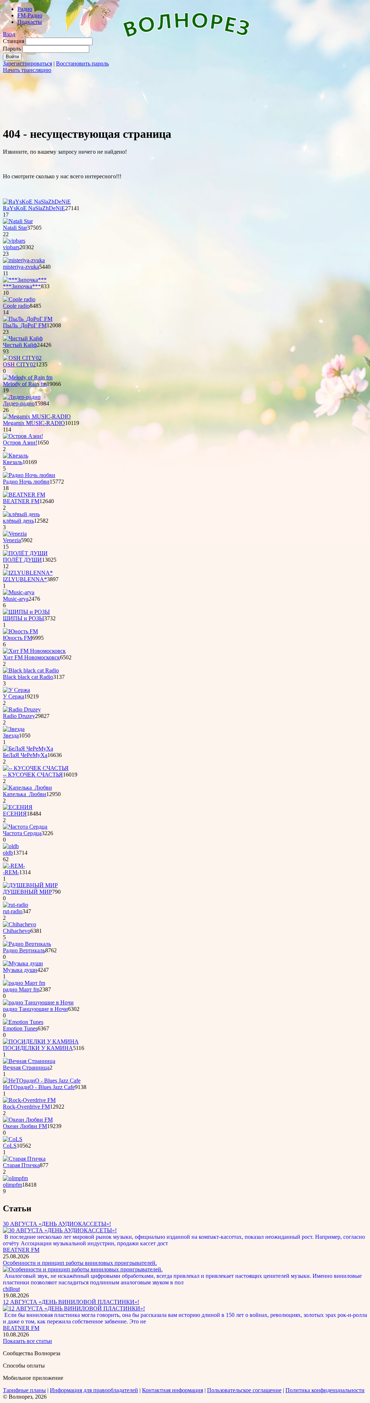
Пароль (12, 49)
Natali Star (15, 228)
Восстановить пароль (82, 63)
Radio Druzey (19, 716)
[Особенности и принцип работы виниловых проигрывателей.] (83, 1269)
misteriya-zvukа (21, 267)
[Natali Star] (18, 221)
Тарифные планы (24, 1390)
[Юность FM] (20, 631)
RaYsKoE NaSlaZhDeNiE (34, 208)
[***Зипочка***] (25, 280)
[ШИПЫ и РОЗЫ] (26, 612)
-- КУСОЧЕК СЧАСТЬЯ (33, 774)
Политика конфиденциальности (325, 1390)
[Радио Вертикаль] (27, 944)
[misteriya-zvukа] (24, 260)
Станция (13, 41)
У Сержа (13, 696)
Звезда (11, 735)
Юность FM (17, 638)
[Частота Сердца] (25, 827)
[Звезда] (14, 729)
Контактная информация (172, 1390)
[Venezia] (15, 534)
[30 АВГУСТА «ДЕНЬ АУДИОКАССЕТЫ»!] (60, 1230)
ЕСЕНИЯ (15, 814)
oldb (8, 853)
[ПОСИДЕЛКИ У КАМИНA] (41, 1041)
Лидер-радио (19, 403)
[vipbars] (14, 241)
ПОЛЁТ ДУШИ (22, 560)
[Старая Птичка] (24, 1159)
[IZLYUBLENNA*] (28, 573)
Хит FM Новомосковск (31, 657)
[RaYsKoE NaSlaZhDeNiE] (37, 202)
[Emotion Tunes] (23, 1022)
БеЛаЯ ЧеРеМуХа (25, 755)
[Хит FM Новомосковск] (34, 651)
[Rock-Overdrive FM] (29, 1100)
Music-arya (16, 599)
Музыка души (20, 970)
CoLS (10, 1146)
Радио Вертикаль (24, 950)
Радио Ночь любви (26, 482)
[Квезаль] (15, 455)
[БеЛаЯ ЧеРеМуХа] (28, 748)
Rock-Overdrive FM (26, 1107)
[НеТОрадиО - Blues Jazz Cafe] (42, 1080)
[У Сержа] (16, 690)
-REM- (11, 872)
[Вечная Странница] (29, 1061)
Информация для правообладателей (94, 1390)
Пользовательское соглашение (244, 1390)
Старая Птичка (21, 1165)
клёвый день (18, 521)
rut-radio (12, 911)
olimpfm (12, 1185)
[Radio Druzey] (22, 709)
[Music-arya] (18, 592)
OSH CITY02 (19, 364)
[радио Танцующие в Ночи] (38, 1002)
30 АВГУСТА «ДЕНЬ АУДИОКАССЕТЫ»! (57, 1224)
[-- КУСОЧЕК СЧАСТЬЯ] (36, 768)
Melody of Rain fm (25, 384)
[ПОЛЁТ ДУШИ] (25, 553)
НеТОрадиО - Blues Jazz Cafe (39, 1087)
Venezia (12, 540)
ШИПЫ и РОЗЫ (23, 618)
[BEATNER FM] (24, 495)
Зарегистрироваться (27, 63)
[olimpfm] (15, 1178)
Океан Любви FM (25, 1126)
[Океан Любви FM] (28, 1120)
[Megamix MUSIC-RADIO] (37, 416)
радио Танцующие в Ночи (35, 1009)
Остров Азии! (20, 442)
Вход (9, 34)
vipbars (11, 247)
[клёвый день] (21, 514)
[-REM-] (14, 866)
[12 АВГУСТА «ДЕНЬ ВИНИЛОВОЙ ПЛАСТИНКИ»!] (74, 1308)
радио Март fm (21, 989)
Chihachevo (16, 931)
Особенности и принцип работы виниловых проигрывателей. (80, 1263)
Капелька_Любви (24, 794)
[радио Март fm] (24, 983)
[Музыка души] (23, 963)
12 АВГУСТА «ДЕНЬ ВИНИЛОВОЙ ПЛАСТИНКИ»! (71, 1302)
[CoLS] (12, 1139)
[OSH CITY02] (22, 358)
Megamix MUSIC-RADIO (34, 423)
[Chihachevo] (19, 924)
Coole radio (16, 306)
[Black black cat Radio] (31, 670)
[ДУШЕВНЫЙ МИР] (30, 885)
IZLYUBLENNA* (25, 579)
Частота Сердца (22, 833)
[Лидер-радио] (21, 397)
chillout (11, 1289)
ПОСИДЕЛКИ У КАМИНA (38, 1048)
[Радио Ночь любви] (29, 475)
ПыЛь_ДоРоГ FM (25, 325)
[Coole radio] (19, 299)
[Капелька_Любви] (27, 788)
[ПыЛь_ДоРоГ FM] (27, 319)
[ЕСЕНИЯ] (18, 807)
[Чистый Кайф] (23, 338)
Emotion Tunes (20, 1028)
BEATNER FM (21, 501)
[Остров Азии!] (23, 436)
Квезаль (12, 462)
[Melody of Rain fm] (27, 377)
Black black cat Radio (28, 677)
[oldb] (11, 846)
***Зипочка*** (22, 286)
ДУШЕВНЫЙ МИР (27, 892)
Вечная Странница (26, 1067)
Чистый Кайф (20, 345)
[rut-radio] (15, 905)
